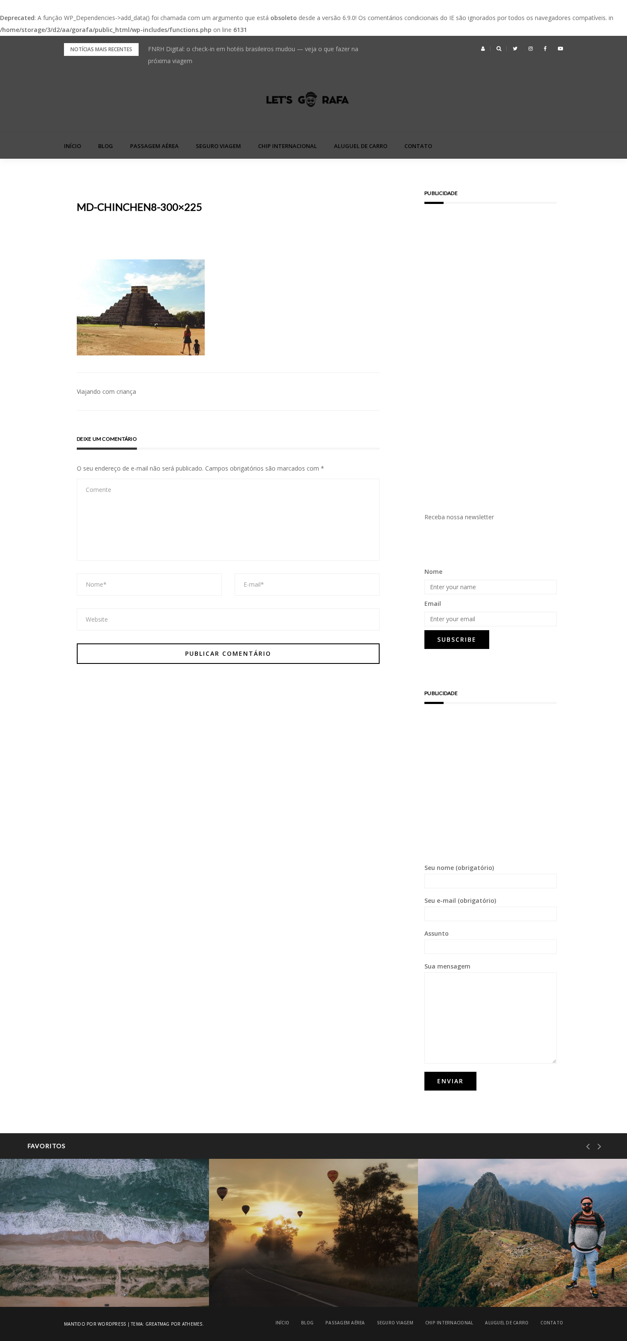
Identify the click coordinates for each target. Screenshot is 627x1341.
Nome (433, 571)
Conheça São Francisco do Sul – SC (84, 1285)
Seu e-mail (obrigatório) (460, 900)
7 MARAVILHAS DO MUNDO (486, 1263)
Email (432, 603)
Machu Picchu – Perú (482, 1285)
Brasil (42, 1263)
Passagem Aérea (154, 146)
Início (72, 146)
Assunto (436, 933)
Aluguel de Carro (360, 146)
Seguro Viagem (218, 146)
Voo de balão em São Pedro (283, 1285)
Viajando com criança (106, 391)
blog (105, 146)
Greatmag (157, 1324)
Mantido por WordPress (95, 1324)
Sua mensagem (447, 966)
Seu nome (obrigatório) (459, 868)
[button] (483, 48)
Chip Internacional (287, 146)
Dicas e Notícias (265, 1263)
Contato (418, 146)
